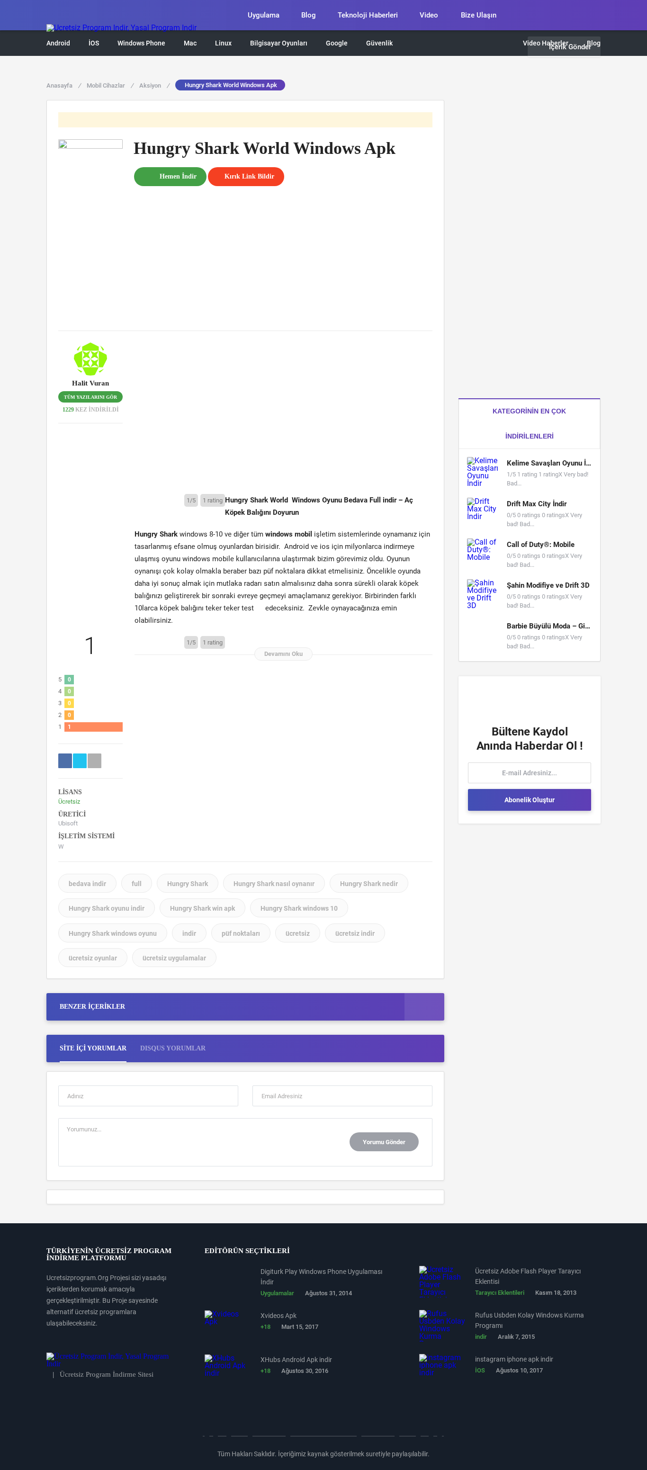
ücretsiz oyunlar (93, 958)
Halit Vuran (90, 383)
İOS (94, 43)
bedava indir (87, 883)
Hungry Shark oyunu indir (106, 908)
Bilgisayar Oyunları (278, 43)
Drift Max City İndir (536, 504)
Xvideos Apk (279, 1315)
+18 (265, 1327)
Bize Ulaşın (478, 15)
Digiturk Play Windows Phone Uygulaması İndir (321, 1277)
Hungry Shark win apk (202, 908)
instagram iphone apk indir (514, 1359)
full (137, 883)
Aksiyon (154, 85)
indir (189, 933)
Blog (308, 15)
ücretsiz (298, 933)
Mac (190, 43)
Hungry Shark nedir (369, 883)
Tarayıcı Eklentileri (499, 1293)
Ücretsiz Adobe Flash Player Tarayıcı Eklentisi (528, 1276)
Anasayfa (63, 85)
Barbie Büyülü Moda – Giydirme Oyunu (549, 626)
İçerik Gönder (570, 47)
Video (429, 15)
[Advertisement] (283, 252)
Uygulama (263, 15)
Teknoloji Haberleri (368, 15)
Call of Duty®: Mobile (541, 544)
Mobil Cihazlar (110, 85)
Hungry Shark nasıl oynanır (274, 883)
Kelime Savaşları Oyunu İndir (549, 463)
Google (337, 43)
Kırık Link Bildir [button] (249, 176)
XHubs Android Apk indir (296, 1359)
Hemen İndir (178, 176)
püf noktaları (241, 933)
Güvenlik (379, 43)
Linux (223, 43)
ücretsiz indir (355, 933)
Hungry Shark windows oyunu (113, 933)
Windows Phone (141, 43)
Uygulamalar (277, 1293)
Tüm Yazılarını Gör (90, 397)
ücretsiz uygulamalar (174, 958)
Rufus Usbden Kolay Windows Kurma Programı (529, 1320)
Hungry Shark (187, 883)
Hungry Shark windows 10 (299, 908)
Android (58, 43)
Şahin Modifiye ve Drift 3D (548, 585)
